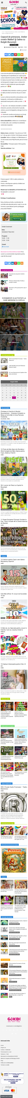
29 (10, 387)
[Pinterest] (15, 54)
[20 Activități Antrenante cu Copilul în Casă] (4, 980)
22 (21, 395)
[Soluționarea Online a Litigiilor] (14, 1081)
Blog (11, 996)
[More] (21, 54)
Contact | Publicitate (5, 1049)
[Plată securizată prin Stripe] (9, 1089)
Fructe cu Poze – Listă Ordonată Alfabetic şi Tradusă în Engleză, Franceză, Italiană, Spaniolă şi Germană (7, 715)
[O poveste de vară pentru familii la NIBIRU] (4, 275)
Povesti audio (4, 811)
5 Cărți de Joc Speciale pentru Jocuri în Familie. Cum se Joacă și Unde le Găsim (14, 630)
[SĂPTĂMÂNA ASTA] (14, 343)
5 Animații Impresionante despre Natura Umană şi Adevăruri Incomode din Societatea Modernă (18, 951)
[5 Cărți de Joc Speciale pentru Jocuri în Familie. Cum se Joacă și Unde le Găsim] (14, 645)
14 (17, 392)
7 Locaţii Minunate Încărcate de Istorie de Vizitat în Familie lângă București (7, 758)
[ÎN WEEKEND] (14, 326)
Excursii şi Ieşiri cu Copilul (6, 439)
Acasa (2, 1045)
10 (2, 392)
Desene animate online (14, 924)
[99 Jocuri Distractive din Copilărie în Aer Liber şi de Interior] (4, 374)
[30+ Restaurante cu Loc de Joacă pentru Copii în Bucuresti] (21, 766)
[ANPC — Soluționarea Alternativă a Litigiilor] (14, 1075)
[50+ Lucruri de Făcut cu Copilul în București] (14, 500)
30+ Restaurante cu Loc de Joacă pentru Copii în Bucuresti (21, 774)
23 (25, 395)
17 (2, 395)
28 (6, 387)
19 (10, 395)
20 (14, 395)
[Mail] (17, 1030)
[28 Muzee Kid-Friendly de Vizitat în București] (21, 750)
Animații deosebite (7, 917)
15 (21, 392)
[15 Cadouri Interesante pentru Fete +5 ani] (14, 679)
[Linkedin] (12, 54)
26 (10, 397)
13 (14, 392)
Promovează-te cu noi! (6, 1052)
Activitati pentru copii (8, 355)
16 (25, 392)
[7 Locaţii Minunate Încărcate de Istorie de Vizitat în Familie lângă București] (7, 750)
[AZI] (14, 310)
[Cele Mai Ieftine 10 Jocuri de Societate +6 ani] (14, 609)
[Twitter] (9, 54)
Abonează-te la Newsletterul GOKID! (9, 1056)
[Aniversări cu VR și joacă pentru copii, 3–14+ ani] (4, 289)
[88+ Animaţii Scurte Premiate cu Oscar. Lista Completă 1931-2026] (4, 937)
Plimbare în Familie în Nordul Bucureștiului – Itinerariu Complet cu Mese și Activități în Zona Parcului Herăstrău (13, 414)
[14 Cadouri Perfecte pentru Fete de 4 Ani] (7, 884)
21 (17, 395)
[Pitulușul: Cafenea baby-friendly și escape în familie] (4, 282)
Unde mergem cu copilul (6, 509)
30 (14, 387)
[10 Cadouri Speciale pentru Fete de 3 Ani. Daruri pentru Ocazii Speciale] (21, 884)
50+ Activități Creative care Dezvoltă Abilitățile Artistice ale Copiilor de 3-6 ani (21, 838)
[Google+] (6, 1030)
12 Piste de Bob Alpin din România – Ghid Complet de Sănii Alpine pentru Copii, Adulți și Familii (13, 451)
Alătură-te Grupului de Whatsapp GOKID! (10, 1058)
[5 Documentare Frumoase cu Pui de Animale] (4, 965)
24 (2, 397)
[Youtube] (15, 1033)
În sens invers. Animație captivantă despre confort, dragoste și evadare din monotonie (18, 929)
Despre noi (3, 1047)
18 (6, 395)
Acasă (3, 31)
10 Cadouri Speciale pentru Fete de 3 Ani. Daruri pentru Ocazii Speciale (21, 891)
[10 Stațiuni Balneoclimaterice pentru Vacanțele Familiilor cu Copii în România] (7, 733)
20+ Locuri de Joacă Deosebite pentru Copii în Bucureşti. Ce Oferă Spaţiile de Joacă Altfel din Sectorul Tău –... (7, 775)
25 (6, 397)
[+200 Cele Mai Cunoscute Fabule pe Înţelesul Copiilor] (4, 367)
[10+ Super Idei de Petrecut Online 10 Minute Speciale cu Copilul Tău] (4, 995)
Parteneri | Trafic (5, 1054)
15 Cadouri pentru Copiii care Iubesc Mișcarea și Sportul (13, 560)
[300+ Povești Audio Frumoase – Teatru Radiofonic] (4, 360)
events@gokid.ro (18, 1026)
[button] (26, 2)
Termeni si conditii (5, 1065)
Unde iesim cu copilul (8, 726)
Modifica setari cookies (6, 1096)
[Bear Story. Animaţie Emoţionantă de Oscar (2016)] (4, 944)
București (24, 50)
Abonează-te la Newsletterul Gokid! (11, 252)
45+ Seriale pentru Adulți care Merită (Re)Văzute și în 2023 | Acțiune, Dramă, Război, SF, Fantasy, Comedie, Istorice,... (18, 987)
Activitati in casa (13, 981)
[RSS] (24, 1030)
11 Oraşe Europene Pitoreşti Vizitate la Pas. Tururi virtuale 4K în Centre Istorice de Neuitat (14, 521)
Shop (2, 1060)
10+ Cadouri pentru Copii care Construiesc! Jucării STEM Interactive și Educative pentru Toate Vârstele (20, 908)
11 (6, 392)
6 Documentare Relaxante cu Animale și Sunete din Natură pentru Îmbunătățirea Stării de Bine (18, 972)
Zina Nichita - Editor (5, 418)
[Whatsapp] (18, 54)
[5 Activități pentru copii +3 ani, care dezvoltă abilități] (7, 830)
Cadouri (3, 583)
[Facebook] (6, 54)
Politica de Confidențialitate (7, 1062)
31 (17, 387)
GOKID (2, 454)
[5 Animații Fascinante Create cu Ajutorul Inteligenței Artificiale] (4, 922)
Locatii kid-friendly (7, 270)
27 (2, 387)
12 (10, 392)
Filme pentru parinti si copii (15, 966)
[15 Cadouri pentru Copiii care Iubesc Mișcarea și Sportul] (14, 575)
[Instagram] (10, 1030)
